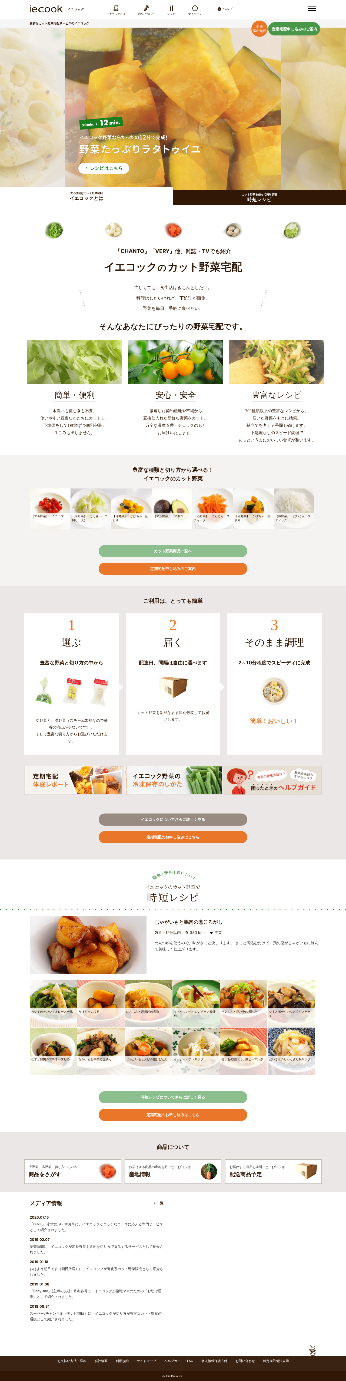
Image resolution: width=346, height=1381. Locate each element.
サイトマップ (146, 1361)
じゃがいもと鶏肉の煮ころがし (189, 922)
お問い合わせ (245, 1361)
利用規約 (122, 1361)
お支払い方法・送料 (71, 1361)
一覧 (160, 1203)
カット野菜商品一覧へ (173, 551)
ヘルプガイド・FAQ (178, 1361)
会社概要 (101, 1361)
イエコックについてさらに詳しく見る (173, 819)
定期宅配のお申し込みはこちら (173, 837)
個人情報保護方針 (214, 1361)
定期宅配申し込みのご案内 (294, 29)
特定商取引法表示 (276, 1361)
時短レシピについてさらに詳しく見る (173, 1097)
